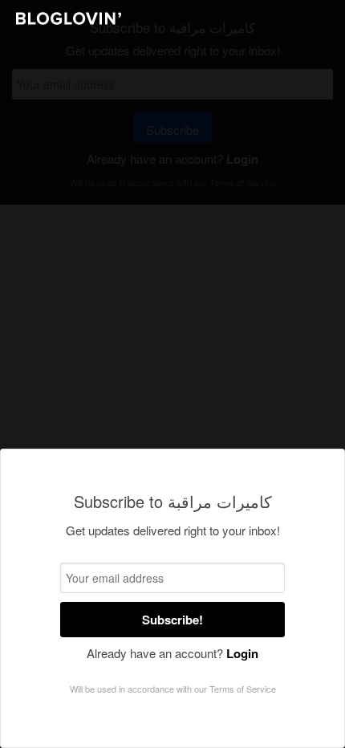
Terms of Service (242, 688)
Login (242, 653)
